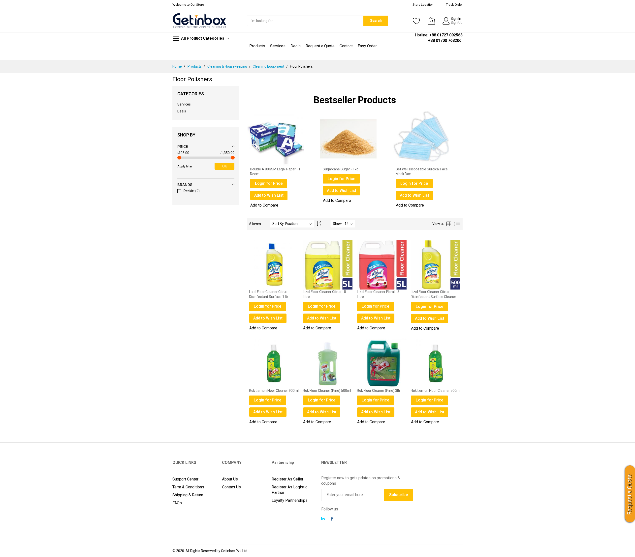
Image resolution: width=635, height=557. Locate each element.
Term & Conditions (188, 487)
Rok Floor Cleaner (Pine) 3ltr (378, 391)
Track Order (454, 4)
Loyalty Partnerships (290, 500)
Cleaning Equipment (269, 66)
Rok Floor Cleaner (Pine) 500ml (327, 391)
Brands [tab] (184, 185)
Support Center (185, 479)
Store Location (423, 4)
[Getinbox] (199, 21)
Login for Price (269, 178)
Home (177, 66)
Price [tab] (182, 146)
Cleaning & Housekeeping (227, 66)
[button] (274, 318)
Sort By (278, 224)
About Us (230, 479)
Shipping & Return (187, 495)
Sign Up (457, 23)
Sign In (456, 19)
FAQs (177, 503)
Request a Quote (629, 494)
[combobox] (305, 21)
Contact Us (231, 487)
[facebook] (332, 519)
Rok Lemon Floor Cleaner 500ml (435, 391)
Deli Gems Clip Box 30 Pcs (416, 169)
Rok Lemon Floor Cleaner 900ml (274, 391)
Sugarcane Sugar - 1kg (268, 169)
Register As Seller (287, 479)
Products (195, 66)
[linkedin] (323, 519)
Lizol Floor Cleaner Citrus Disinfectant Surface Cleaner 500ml (433, 296)
